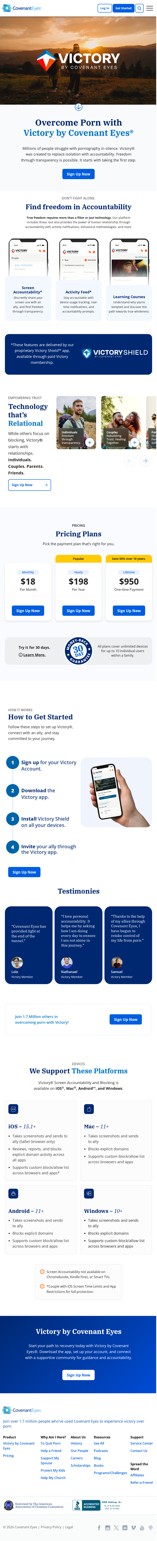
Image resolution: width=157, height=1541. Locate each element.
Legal (69, 1527)
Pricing (8, 1455)
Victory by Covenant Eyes (19, 1446)
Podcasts (101, 1450)
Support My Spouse (50, 1460)
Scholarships (81, 1465)
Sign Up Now (78, 174)
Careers (77, 1458)
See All (99, 1443)
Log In (104, 8)
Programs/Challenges (110, 1473)
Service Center (141, 1443)
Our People (79, 1450)
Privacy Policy (51, 1527)
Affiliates (137, 1475)
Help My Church (53, 1478)
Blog (97, 1458)
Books (99, 1465)
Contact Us (138, 1450)
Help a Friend (51, 1450)
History (76, 1443)
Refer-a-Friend (141, 1482)
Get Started (124, 8)
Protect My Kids (53, 1470)
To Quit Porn (51, 1443)
